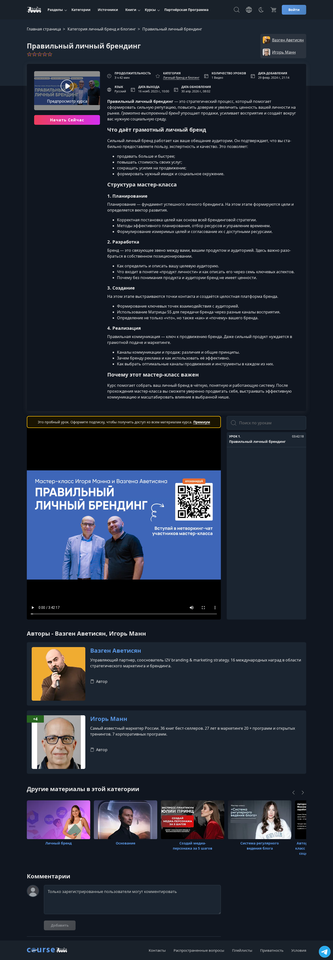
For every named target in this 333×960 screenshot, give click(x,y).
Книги (130, 9)
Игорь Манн (108, 718)
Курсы (150, 9)
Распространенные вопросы (199, 950)
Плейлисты (242, 950)
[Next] (302, 792)
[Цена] (273, 9)
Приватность (272, 950)
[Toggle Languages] (249, 9)
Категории (80, 9)
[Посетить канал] (325, 952)
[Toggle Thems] (261, 9)
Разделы (55, 9)
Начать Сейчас (67, 120)
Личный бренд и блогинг (181, 78)
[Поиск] (237, 9)
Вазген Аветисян (115, 650)
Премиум (201, 422)
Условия (298, 950)
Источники (108, 9)
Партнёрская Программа (186, 9)
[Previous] (293, 792)
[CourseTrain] (34, 10)
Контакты (157, 950)
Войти (294, 9)
